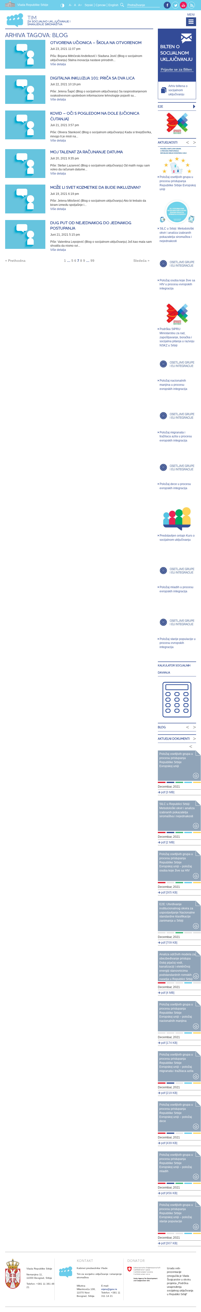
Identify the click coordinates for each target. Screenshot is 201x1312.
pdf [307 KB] (168, 1243)
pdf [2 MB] (167, 842)
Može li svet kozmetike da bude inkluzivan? (95, 187)
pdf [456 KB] (168, 1193)
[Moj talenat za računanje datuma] (25, 163)
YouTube (183, 5)
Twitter (175, 5)
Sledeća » (141, 261)
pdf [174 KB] (168, 1043)
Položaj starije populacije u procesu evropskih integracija (178, 643)
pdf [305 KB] (168, 892)
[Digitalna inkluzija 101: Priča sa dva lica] (25, 89)
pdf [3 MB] (167, 792)
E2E (160, 106)
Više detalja (58, 64)
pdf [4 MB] (167, 992)
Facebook (167, 5)
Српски (101, 5)
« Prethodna (15, 261)
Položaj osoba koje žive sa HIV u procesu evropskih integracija (177, 284)
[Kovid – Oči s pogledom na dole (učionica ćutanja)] (25, 124)
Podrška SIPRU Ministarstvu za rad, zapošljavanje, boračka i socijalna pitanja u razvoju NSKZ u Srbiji (177, 337)
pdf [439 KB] (168, 1143)
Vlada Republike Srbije (32, 5)
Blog (162, 727)
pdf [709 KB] (168, 942)
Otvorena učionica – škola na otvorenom (95, 42)
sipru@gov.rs (109, 1289)
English (113, 5)
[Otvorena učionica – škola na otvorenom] (25, 54)
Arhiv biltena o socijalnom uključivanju (178, 90)
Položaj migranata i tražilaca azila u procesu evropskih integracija (176, 436)
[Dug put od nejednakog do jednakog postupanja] (25, 234)
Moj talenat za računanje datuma (86, 151)
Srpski (89, 5)
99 (92, 261)
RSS (191, 5)
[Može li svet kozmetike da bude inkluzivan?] (25, 199)
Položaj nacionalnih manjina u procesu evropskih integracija (173, 385)
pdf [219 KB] (168, 1093)
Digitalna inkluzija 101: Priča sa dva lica (92, 78)
